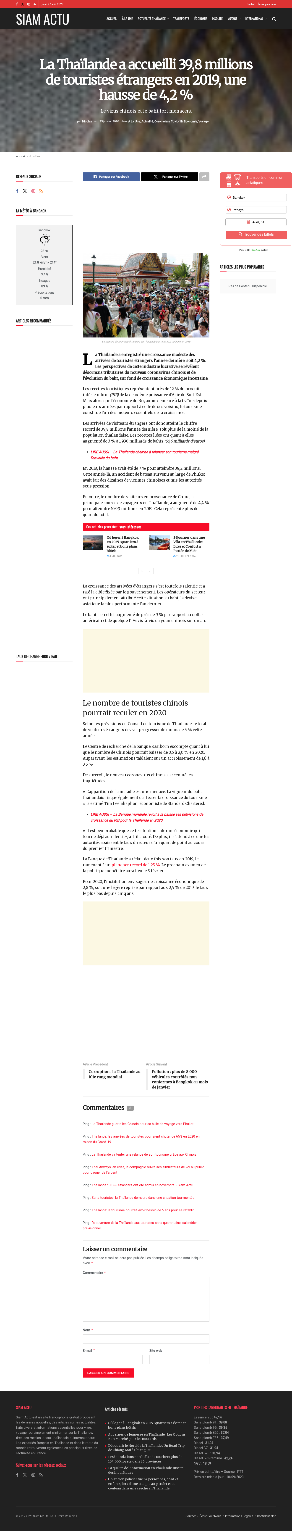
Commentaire (94, 1272)
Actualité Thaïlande (152, 18)
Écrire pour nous (267, 4)
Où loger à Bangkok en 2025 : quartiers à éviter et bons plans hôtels (123, 544)
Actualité (147, 121)
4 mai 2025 (115, 556)
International (254, 18)
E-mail (89, 1350)
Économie (200, 18)
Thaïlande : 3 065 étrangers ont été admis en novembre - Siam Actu (142, 1185)
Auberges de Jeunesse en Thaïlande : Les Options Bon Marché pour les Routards (146, 1436)
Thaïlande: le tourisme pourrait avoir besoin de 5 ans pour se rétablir (143, 1210)
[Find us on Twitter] (22, 4)
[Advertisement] (146, 221)
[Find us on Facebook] (17, 4)
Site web (155, 1351)
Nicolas (87, 121)
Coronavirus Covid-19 (168, 121)
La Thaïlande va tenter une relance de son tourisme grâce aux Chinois (144, 1154)
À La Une (127, 18)
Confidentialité (266, 1516)
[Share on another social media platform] (204, 176)
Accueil (112, 18)
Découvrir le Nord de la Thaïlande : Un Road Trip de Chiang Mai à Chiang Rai (146, 1448)
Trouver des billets (259, 234)
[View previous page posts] (141, 571)
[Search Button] (274, 18)
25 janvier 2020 (109, 121)
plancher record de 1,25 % (136, 865)
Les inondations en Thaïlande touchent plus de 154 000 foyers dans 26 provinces (145, 1459)
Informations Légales (239, 1516)
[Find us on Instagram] (28, 4)
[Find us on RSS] (34, 4)
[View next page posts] (150, 571)
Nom (88, 1330)
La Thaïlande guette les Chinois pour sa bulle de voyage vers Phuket (142, 1124)
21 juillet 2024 (185, 556)
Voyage (232, 18)
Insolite (217, 18)
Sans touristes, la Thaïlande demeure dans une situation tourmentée (143, 1198)
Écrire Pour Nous (210, 1516)
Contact (251, 4)
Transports (181, 18)
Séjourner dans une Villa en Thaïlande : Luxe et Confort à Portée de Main (189, 544)
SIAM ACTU (42, 18)
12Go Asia (256, 250)
